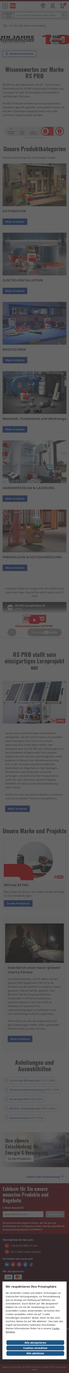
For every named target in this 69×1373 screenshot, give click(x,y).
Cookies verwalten (35, 1348)
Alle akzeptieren (35, 1342)
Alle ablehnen (35, 1353)
